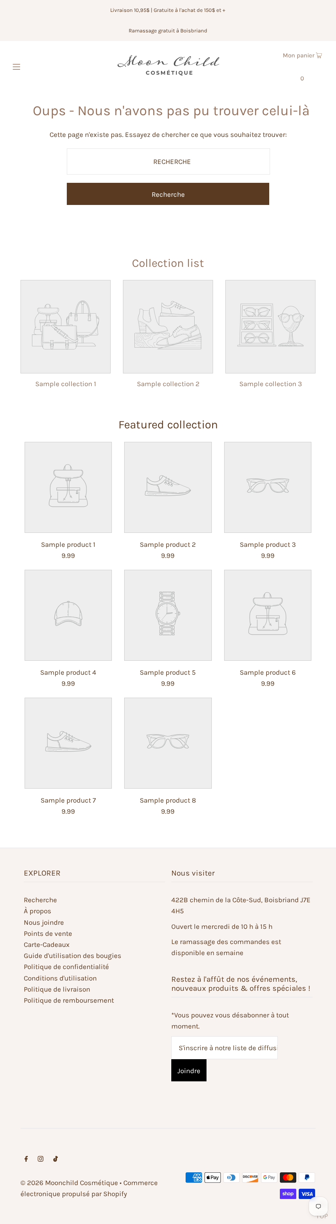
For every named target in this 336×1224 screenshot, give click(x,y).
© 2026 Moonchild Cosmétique (69, 1182)
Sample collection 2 (168, 384)
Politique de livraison (57, 989)
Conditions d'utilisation (60, 978)
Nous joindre (44, 922)
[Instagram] (40, 1159)
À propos (37, 911)
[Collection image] (65, 366)
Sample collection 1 (65, 384)
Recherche (40, 900)
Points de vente (48, 933)
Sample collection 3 (270, 384)
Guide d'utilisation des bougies (72, 955)
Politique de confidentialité (66, 966)
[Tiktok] (55, 1159)
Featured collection (168, 424)
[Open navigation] (33, 66)
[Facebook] (26, 1159)
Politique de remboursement (69, 1000)
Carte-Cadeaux (47, 944)
